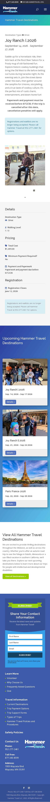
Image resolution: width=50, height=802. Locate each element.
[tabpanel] (34, 190)
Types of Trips (14, 717)
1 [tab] (25, 197)
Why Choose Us (15, 682)
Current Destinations (17, 704)
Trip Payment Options (18, 708)
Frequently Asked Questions (21, 686)
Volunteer (12, 678)
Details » (11, 402)
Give (9, 690)
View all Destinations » (15, 576)
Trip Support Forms (17, 712)
